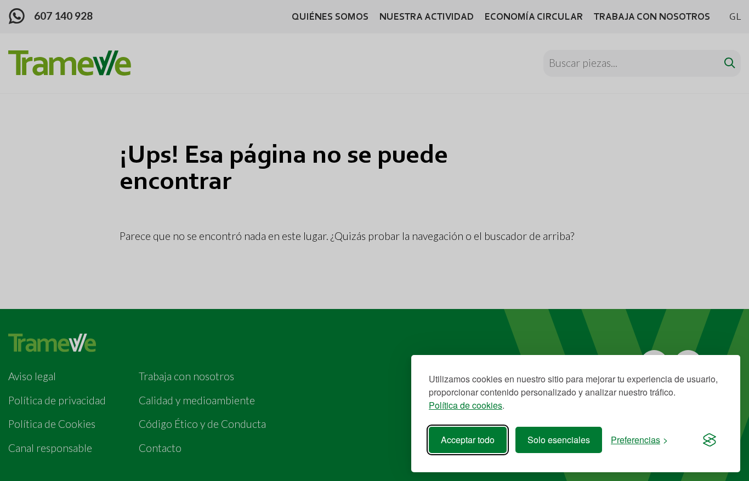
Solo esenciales (558, 439)
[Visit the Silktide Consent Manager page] (709, 440)
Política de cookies (465, 405)
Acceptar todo (468, 439)
